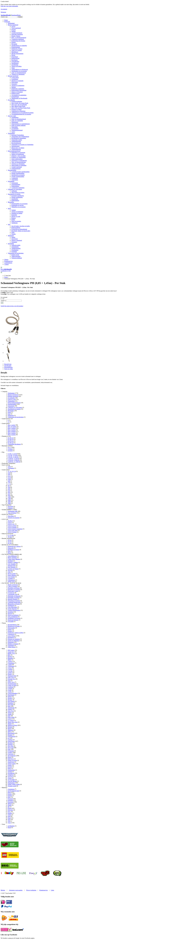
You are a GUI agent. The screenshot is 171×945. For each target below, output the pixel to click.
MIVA (9, 731)
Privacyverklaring (31, 890)
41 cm (9, 543)
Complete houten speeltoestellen (20, 171)
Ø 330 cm (10, 442)
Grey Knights (11, 564)
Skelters (13, 87)
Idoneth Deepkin (12, 599)
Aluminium (11, 789)
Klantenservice (8, 261)
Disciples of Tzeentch (14, 589)
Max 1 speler (11, 425)
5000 (9, 503)
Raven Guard (11, 573)
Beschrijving (7, 364)
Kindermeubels (15, 47)
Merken (3, 890)
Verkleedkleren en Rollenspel (19, 69)
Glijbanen (14, 191)
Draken (10, 631)
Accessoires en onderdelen (18, 95)
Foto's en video (8, 369)
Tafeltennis (14, 223)
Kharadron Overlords (14, 600)
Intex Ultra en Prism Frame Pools (20, 108)
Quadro (10, 752)
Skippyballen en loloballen (18, 165)
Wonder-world (12, 786)
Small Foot (11, 762)
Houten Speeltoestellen (17, 173)
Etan (9, 680)
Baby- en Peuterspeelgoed (18, 37)
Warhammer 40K (13, 511)
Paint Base (11, 516)
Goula (9, 690)
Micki (9, 728)
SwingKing (11, 773)
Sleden (13, 237)
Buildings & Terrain (13, 549)
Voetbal (13, 210)
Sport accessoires (16, 221)
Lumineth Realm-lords (14, 602)
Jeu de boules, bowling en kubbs (20, 226)
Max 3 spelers (12, 430)
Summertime (11, 770)
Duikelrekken (15, 186)
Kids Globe (11, 717)
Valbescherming (15, 256)
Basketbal (14, 215)
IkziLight (10, 704)
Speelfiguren (15, 63)
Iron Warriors (11, 567)
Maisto (10, 723)
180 (9, 474)
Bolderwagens (15, 93)
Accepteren (4, 9)
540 (9, 481)
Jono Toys (11, 711)
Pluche (13, 55)
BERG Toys (11, 653)
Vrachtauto (11, 468)
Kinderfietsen (15, 96)
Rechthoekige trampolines (18, 138)
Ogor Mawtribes (12, 607)
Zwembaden (11, 100)
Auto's (13, 132)
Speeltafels (11, 243)
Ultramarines (11, 580)
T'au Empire (11, 577)
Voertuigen (11, 645)
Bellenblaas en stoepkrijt (18, 152)
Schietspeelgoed (15, 168)
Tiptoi (13, 68)
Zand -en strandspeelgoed (18, 72)
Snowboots (14, 239)
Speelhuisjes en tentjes (14, 194)
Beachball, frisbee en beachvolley (20, 231)
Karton (10, 794)
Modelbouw (14, 52)
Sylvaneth (10, 621)
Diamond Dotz (12, 676)
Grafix (9, 691)
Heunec (10, 699)
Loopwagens (15, 77)
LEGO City (11, 524)
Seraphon (10, 612)
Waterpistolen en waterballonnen (20, 124)
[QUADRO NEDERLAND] (10, 847)
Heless (10, 696)
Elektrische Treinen (16, 49)
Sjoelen (13, 234)
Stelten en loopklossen (17, 154)
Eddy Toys (11, 677)
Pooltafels (14, 251)
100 (9, 487)
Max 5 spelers (12, 433)
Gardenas (10, 687)
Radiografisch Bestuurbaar (18, 90)
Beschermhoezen (16, 143)
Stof (9, 819)
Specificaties (7, 365)
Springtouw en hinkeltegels (19, 160)
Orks (9, 572)
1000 (9, 497)
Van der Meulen (12, 781)
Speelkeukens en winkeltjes (19, 45)
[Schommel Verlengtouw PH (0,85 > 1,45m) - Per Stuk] (12, 334)
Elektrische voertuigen (17, 88)
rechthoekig (11, 826)
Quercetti (10, 754)
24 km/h (10, 450)
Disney (10, 629)
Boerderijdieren (12, 624)
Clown (10, 668)
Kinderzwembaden (16, 101)
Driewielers (14, 82)
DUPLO (10, 521)
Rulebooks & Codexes (14, 546)
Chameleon (11, 663)
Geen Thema (11, 636)
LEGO (13, 26)
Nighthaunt (11, 605)
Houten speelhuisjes (17, 197)
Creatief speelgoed (16, 167)
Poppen (13, 42)
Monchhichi (11, 733)
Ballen (13, 219)
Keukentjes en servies (17, 205)
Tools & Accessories (13, 517)
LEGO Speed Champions (15, 529)
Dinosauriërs (11, 628)
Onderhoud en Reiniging (18, 111)
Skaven (10, 613)
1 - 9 (9, 484)
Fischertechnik (12, 684)
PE (9, 806)
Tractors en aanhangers (17, 85)
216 (9, 490)
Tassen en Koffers (16, 66)
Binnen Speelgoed (13, 25)
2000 (9, 500)
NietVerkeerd (11, 736)
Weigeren (3, 12)
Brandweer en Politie (14, 626)
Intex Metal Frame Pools (18, 106)
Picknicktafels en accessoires (19, 203)
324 (9, 493)
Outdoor (10, 739)
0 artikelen (6, 269)
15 (8, 422)
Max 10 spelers (12, 426)
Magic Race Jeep (12, 722)
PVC (9, 811)
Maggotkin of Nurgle (14, 604)
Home (6, 20)
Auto (9, 466)
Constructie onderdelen (17, 187)
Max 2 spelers (12, 428)
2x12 (9, 476)
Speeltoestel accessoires (18, 175)
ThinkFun (10, 775)
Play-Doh (10, 746)
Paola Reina (11, 741)
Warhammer (11, 23)
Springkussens (15, 146)
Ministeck (10, 730)
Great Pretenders (12, 693)
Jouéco (10, 712)
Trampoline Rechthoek (14, 444)
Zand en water (12, 116)
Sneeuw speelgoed (16, 240)
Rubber (10, 813)
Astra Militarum (12, 556)
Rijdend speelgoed (13, 76)
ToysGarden (11, 779)
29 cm (9, 540)
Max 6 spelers (12, 434)
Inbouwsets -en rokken (17, 148)
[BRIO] (10, 868)
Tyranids (10, 578)
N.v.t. (9, 447)
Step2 (9, 768)
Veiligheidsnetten (16, 141)
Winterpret (11, 235)
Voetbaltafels (15, 247)
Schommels (11, 181)
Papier (9, 805)
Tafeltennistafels (15, 248)
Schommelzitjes (15, 184)
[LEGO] (10, 857)
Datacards (10, 548)
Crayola (10, 671)
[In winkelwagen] (2, 303)
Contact (6, 264)
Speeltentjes (14, 199)
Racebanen (14, 60)
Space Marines (12, 575)
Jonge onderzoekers (17, 159)
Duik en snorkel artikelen (18, 125)
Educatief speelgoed (17, 34)
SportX (10, 767)
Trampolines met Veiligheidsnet (20, 136)
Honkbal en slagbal (16, 213)
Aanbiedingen (8, 263)
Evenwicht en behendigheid (19, 229)
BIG (9, 655)
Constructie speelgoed (17, 39)
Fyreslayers (11, 592)
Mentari (10, 727)
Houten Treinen (15, 36)
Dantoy (10, 674)
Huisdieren (11, 637)
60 (8, 485)
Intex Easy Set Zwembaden (19, 104)
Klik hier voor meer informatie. (9, 6)
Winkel (6, 259)
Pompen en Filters (16, 109)
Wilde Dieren (11, 647)
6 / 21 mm (11, 535)
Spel (9, 224)
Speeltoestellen (12, 170)
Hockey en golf (15, 216)
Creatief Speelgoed (16, 33)
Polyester (10, 810)
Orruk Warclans (12, 608)
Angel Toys (11, 652)
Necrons (10, 570)
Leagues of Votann (13, 569)
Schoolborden (15, 61)
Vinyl (9, 822)
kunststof (10, 800)
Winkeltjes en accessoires (18, 207)
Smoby (10, 765)
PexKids (10, 743)
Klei (9, 797)
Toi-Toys (10, 776)
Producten (7, 21)
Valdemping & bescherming (16, 253)
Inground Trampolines (17, 135)
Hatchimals (11, 695)
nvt (9, 738)
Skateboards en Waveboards (19, 98)
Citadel (10, 664)
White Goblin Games (14, 784)
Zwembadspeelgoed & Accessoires (21, 114)
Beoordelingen (8, 367)
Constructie (14, 178)
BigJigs (10, 656)
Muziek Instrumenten (17, 53)
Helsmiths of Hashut (13, 597)
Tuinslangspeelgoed (17, 130)
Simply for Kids (12, 760)
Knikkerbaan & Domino (18, 41)
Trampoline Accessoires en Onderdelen (22, 144)
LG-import (11, 720)
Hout (9, 792)
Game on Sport (12, 685)
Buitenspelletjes (15, 227)
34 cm (9, 541)
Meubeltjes (11, 202)
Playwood (11, 747)
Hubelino (10, 703)
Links (52, 890)
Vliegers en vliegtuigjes (18, 74)
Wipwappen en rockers (17, 192)
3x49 (9, 479)
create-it (10, 672)
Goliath (10, 688)
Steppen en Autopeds (17, 80)
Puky (9, 749)
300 (9, 492)
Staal (9, 818)
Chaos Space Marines (14, 559)
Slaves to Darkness (13, 615)
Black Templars (12, 557)
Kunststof (10, 802)
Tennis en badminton (17, 211)
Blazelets (10, 658)
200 (9, 489)
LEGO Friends (12, 527)
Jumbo (10, 714)
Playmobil (14, 44)
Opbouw (10, 508)
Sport (9, 208)
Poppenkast (14, 56)
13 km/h (10, 449)
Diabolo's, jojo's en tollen (18, 156)
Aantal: (3, 300)
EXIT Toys (11, 682)
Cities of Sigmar (12, 586)
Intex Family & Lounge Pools (19, 103)
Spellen (13, 31)
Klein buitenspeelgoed (14, 151)
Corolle (10, 669)
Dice (9, 551)
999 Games (11, 650)
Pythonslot (11, 751)
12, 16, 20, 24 (12, 471)
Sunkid (10, 771)
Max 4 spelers (12, 431)
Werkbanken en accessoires (19, 71)
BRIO (9, 660)
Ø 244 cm (10, 439)
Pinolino (10, 744)
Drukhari (10, 561)
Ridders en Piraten (13, 644)
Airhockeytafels (15, 245)
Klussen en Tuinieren (14, 639)
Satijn (9, 814)
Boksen (13, 218)
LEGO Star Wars (13, 530)
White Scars (11, 581)
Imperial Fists (11, 565)
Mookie (10, 735)
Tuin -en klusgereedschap (18, 162)
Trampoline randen (16, 140)
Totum (9, 778)
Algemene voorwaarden (15, 890)
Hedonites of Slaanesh (14, 596)
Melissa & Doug (12, 725)
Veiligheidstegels (16, 149)
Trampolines (11, 133)
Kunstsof (10, 798)
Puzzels (13, 29)
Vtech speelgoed (16, 28)
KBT (9, 715)
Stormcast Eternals (13, 620)
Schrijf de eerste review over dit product (12, 306)
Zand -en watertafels (17, 120)
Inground (10, 506)
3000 (9, 501)
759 (9, 482)
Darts (12, 232)
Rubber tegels (15, 255)
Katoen (10, 795)
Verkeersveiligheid (16, 258)
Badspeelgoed (15, 58)
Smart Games (11, 763)
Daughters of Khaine (14, 588)
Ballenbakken (15, 200)
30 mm (10, 537)
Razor (9, 757)
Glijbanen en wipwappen (15, 189)
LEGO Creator (12, 525)
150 (9, 473)
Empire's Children (13, 562)
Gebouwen (11, 634)
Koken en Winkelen (13, 640)
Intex (9, 706)
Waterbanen (14, 122)
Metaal (10, 803)
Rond (9, 827)
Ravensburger (12, 755)
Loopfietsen (14, 79)
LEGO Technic (12, 532)
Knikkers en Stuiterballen (18, 157)
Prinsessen (11, 642)
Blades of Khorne (13, 584)
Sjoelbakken (14, 250)
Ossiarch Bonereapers (14, 610)
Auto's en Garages (16, 50)
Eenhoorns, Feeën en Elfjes (15, 632)
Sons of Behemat (12, 616)
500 (9, 495)
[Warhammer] (10, 836)
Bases (9, 553)
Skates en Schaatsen (17, 92)
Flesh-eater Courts (13, 591)
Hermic (10, 698)
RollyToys (11, 759)
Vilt (9, 821)
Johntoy (10, 709)
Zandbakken (14, 117)
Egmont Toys (11, 679)
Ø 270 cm (10, 441)
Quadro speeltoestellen (17, 176)
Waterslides (14, 127)
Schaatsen (14, 242)
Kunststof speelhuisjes (17, 195)
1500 (9, 498)
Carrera (10, 661)
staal (9, 816)
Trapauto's (14, 84)
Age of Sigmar (12, 513)
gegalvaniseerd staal (13, 791)
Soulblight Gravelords (14, 618)
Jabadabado (11, 707)
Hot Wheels (11, 701)
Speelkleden (14, 64)
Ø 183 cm (10, 438)
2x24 (9, 477)
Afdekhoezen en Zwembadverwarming (22, 112)
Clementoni (11, 666)
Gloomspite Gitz (12, 594)
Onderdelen (14, 179)
